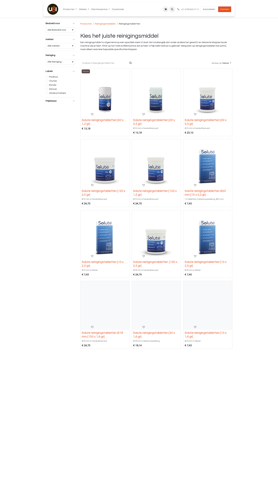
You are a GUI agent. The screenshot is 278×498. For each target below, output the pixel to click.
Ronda (52, 85)
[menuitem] (70, 9)
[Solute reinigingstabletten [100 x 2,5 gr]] (156, 234)
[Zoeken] (131, 63)
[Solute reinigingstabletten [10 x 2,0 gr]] (105, 234)
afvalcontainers (57, 93)
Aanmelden (209, 9)
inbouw (53, 89)
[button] (172, 9)
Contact (224, 9)
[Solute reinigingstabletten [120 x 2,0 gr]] (105, 163)
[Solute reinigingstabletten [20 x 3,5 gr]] (156, 92)
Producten (86, 24)
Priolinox (53, 77)
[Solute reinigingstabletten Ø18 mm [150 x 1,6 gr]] (105, 305)
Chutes (53, 81)
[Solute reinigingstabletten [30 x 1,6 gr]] (156, 305)
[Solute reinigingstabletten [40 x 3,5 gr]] (207, 92)
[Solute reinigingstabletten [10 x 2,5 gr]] (207, 234)
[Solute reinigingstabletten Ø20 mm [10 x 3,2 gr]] (207, 163)
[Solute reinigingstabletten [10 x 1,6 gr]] (207, 305)
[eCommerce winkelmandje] (165, 9)
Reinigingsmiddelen (105, 24)
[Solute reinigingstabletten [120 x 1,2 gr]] (156, 163)
